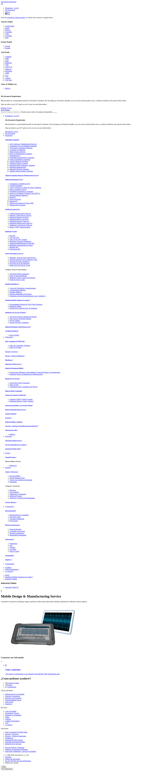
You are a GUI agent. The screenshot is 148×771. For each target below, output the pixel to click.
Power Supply (14, 335)
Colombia (8, 36)
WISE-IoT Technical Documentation (22, 498)
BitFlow (12, 434)
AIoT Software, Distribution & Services (23, 144)
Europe (7, 46)
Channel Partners (10, 457)
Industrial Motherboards (18, 167)
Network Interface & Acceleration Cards (23, 260)
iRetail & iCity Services (12, 378)
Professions (13, 543)
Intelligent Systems (11, 231)
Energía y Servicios (11, 351)
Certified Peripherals (11, 331)
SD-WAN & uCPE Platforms (20, 263)
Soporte (8, 467)
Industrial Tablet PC (12, 587)
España (7, 48)
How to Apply (14, 551)
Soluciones (9, 337)
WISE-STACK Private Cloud (20, 265)
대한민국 (8, 67)
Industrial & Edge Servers (13, 364)
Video (7, 717)
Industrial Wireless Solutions (19, 169)
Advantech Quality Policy (13, 449)
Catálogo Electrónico (12, 721)
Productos (8, 135)
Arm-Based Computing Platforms (21, 148)
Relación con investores (12, 525)
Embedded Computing (12, 140)
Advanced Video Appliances (19, 274)
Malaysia (8, 69)
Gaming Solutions (10, 414)
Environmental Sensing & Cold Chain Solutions (26, 304)
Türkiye (8, 78)
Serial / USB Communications (20, 227)
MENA (7, 88)
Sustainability (9, 555)
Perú (8, 14)
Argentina (8, 32)
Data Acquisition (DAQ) (18, 189)
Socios (7, 453)
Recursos (13, 490)
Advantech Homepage (8, 2)
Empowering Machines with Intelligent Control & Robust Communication (35, 372)
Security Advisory (10, 502)
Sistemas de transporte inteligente (15, 395)
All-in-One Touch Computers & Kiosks (23, 317)
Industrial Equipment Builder (14, 368)
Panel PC (13, 197)
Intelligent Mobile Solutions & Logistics (17, 300)
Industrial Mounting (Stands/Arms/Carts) (17, 327)
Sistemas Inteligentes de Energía (21, 294)
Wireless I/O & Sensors (17, 205)
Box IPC (13, 236)
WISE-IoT (13, 466)
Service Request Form (17, 478)
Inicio (7, 575)
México (7, 30)
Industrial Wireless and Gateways (21, 223)
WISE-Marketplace (11, 569)
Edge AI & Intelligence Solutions (21, 154)
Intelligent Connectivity (12, 209)
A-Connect (9, 571)
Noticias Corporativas (12, 696)
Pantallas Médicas (16, 292)
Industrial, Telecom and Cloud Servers (23, 258)
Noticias (8, 719)
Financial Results (15, 529)
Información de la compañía (19, 515)
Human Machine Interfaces (19, 195)
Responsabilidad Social (13, 700)
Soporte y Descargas (11, 472)
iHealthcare (8, 360)
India (7, 61)
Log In (16, 8)
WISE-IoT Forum (16, 496)
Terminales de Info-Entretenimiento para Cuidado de (27, 296)
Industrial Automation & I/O (14, 179)
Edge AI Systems (15, 347)
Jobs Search (9, 702)
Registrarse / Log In (12, 116)
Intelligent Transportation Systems (21, 245)
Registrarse (9, 8)
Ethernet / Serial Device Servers (20, 215)
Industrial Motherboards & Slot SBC (22, 243)
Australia (8, 57)
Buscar (7, 12)
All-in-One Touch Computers (20, 383)
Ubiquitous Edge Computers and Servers (23, 387)
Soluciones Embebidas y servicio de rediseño (18, 405)
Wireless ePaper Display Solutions (21, 171)
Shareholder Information (18, 535)
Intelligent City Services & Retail (15, 312)
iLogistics (8, 418)
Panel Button (5, 110)
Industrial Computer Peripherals (20, 241)
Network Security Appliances (20, 261)
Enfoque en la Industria (13, 715)
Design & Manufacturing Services (15, 409)
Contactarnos (9, 564)
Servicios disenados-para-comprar (15, 445)
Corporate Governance (17, 531)
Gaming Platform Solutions (19, 161)
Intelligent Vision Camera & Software (22, 278)
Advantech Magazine (17, 519)
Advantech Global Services (13, 440)
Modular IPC (14, 247)
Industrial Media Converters (19, 219)
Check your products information (21, 480)
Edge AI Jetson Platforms (18, 276)
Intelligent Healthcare (12, 284)
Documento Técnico (12, 713)
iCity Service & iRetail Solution (20, 319)
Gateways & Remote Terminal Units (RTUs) (25, 193)
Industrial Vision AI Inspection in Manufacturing (26, 374)
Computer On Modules (17, 150)
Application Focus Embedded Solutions (23, 146)
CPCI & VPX (14, 238)
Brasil (7, 28)
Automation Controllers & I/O (20, 184)
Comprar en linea (13, 683)
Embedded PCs (15, 156)
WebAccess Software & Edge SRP (21, 203)
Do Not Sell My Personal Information (18, 761)
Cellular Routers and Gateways (20, 213)
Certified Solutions (16, 186)
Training (12, 547)
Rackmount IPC (15, 249)
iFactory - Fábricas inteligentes (14, 356)
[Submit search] (54, 112)
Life (11, 545)
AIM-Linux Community (18, 494)
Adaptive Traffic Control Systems (21, 399)
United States (9, 26)
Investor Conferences (17, 533)
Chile (7, 34)
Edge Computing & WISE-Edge (15, 341)
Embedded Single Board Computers (22, 158)
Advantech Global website (16, 17)
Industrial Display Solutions (13, 422)
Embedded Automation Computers (21, 191)
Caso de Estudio (10, 711)
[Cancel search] (56, 112)
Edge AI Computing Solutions (20, 345)
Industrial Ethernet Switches (19, 217)
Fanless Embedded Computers (20, 159)
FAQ (7, 723)
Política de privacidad (12, 759)
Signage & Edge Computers (19, 322)
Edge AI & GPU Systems (18, 239)
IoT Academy (14, 492)
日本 (7, 65)
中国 (7, 59)
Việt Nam (8, 80)
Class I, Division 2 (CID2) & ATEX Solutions (25, 188)
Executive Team (15, 517)
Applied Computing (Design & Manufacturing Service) (21, 175)
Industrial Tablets (15, 306)
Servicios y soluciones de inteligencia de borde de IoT (21, 426)
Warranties (13, 482)
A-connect (8, 725)
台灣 (7, 73)
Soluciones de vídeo (11, 430)
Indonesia (8, 63)
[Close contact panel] (1, 662)
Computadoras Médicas (18, 290)
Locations (13, 549)
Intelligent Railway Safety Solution (21, 401)
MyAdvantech (10, 10)
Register (4, 108)
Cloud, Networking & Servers (14, 253)
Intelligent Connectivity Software (21, 225)
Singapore (8, 71)
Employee (8, 559)
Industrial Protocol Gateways (19, 221)
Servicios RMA (15, 476)
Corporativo (9, 506)
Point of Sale (14, 385)
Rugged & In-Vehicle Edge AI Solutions (23, 308)
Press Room (14, 521)
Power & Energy (15, 199)
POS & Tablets (15, 321)
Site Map (8, 757)
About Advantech (10, 511)
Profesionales (9, 539)
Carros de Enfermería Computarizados (23, 288)
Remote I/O (14, 201)
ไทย (6, 76)
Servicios (8, 436)
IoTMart (8, 567)
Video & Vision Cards (17, 280)
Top (4, 767)
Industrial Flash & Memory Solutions (22, 165)
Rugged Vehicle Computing (13, 391)
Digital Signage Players (18, 152)
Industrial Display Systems (19, 163)
